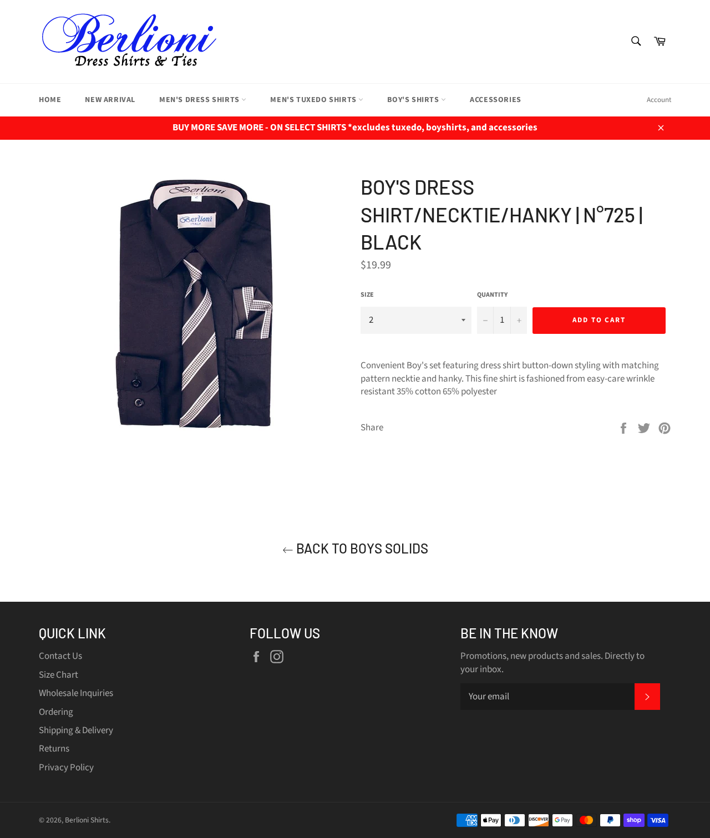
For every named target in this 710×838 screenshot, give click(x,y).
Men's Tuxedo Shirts (314, 99)
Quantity (492, 295)
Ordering (56, 712)
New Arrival (110, 99)
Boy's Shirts (414, 99)
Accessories (495, 99)
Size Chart (58, 675)
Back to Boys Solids (360, 548)
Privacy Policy (66, 767)
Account (659, 100)
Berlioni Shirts (87, 820)
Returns (54, 748)
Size (367, 295)
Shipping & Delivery (76, 730)
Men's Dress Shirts (200, 99)
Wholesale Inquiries (76, 693)
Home (50, 99)
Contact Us (60, 656)
